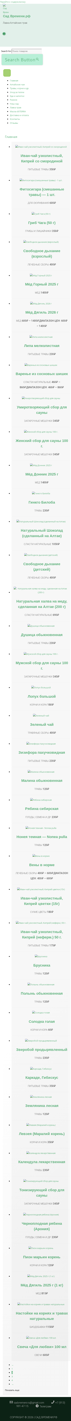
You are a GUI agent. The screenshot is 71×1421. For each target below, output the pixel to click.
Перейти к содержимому (13, 1)
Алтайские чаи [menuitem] (17, 84)
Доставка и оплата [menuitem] (19, 115)
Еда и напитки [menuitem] (17, 96)
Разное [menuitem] (13, 99)
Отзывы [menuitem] (14, 122)
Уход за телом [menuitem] (17, 92)
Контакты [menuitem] (15, 119)
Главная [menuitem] (14, 80)
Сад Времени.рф (17, 16)
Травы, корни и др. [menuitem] (19, 88)
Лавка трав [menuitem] (15, 107)
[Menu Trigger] (7, 73)
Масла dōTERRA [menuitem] (18, 111)
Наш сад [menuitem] (14, 103)
